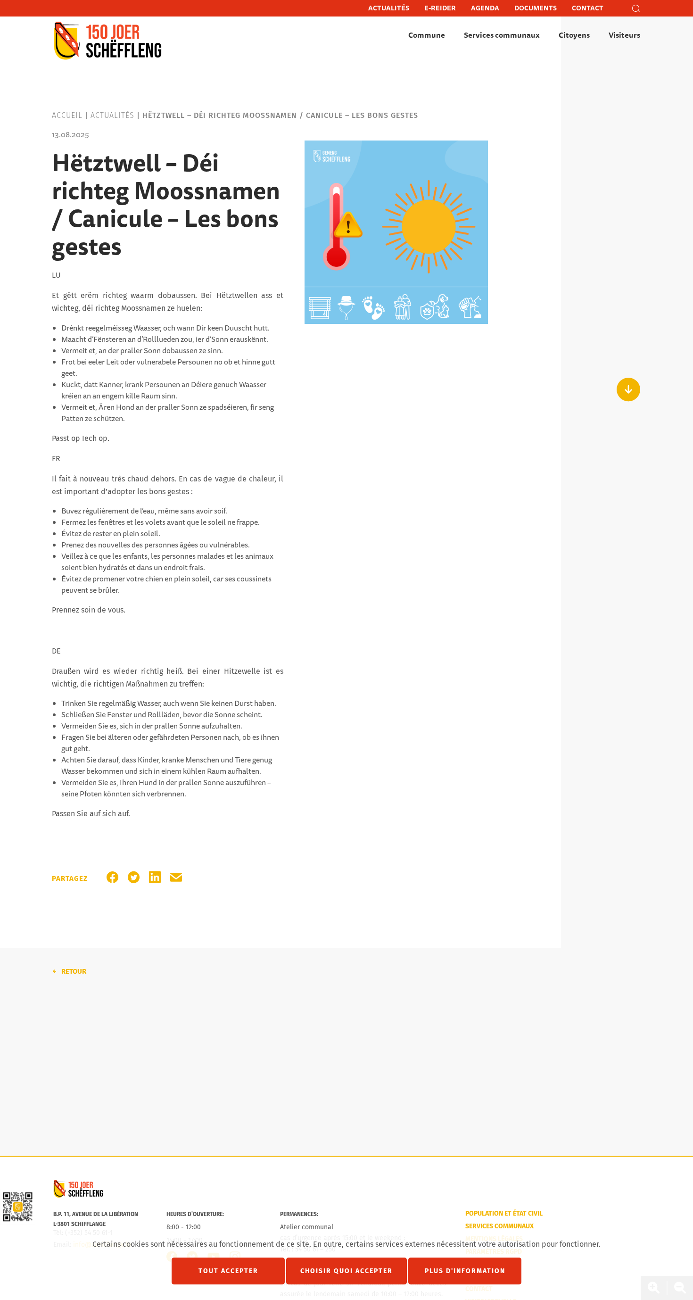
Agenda (485, 8)
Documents (535, 8)
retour (73, 971)
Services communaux (502, 35)
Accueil (67, 115)
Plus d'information (465, 1271)
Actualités (388, 8)
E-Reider (440, 8)
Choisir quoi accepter (346, 1271)
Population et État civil (504, 1213)
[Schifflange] (78, 1196)
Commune (426, 35)
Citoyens (574, 35)
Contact (587, 8)
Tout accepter (228, 1271)
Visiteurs (624, 35)
